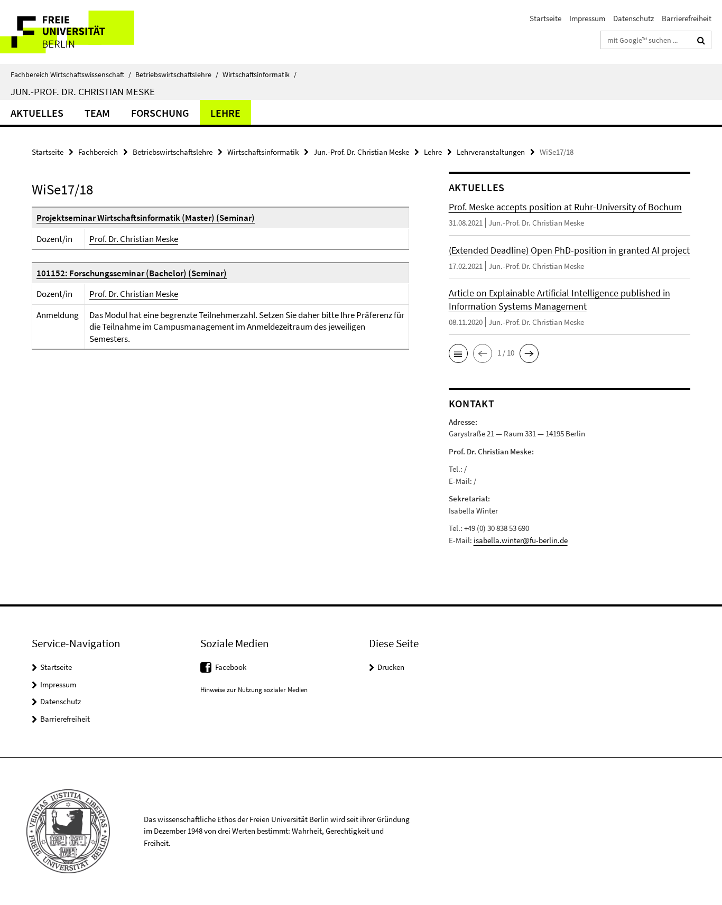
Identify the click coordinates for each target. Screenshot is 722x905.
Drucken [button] (390, 667)
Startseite (545, 18)
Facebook (230, 667)
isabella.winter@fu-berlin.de (521, 540)
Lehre (225, 112)
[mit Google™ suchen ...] (701, 40)
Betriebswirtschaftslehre (176, 74)
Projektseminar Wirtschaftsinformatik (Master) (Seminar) (145, 217)
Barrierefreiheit (686, 18)
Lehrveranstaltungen (491, 152)
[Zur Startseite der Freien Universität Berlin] (88, 32)
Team (97, 112)
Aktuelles (37, 112)
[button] (458, 353)
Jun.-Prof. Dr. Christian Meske (83, 91)
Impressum (587, 18)
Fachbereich (98, 152)
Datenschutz (633, 18)
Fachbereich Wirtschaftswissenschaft (71, 74)
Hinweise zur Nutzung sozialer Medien (254, 689)
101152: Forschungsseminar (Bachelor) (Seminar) (131, 273)
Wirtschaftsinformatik (260, 74)
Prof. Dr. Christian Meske (133, 239)
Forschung (160, 112)
